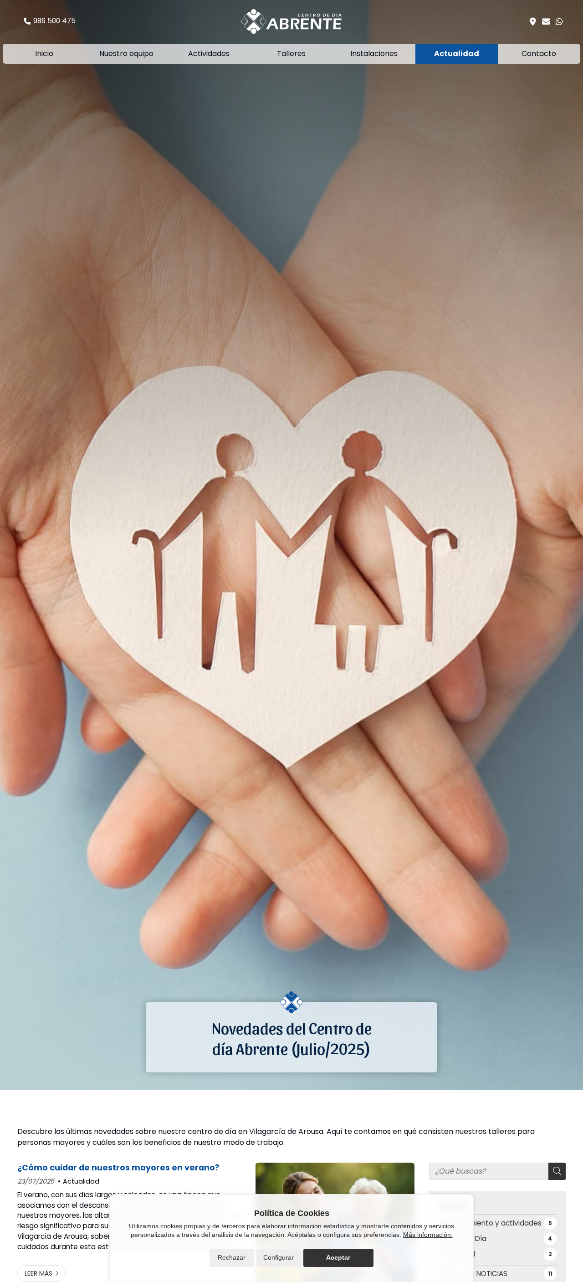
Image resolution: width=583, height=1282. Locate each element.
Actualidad (81, 1181)
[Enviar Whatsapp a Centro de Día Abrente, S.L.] (559, 21)
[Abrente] (291, 21)
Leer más (38, 1273)
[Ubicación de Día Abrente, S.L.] (533, 21)
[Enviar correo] (546, 21)
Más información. (428, 1234)
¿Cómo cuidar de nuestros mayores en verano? (118, 1168)
